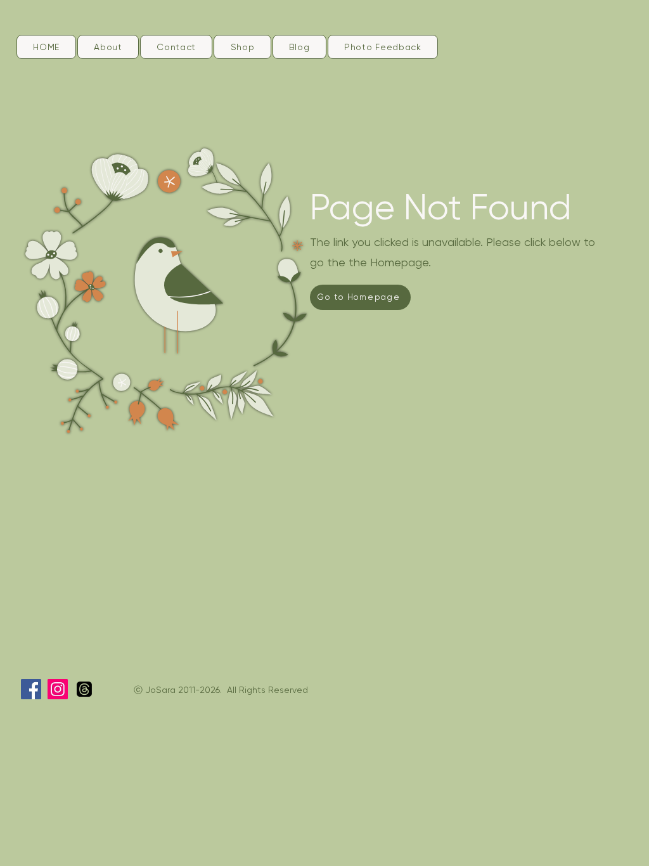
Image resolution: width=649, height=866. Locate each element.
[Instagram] (58, 689)
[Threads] (84, 689)
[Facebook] (31, 689)
